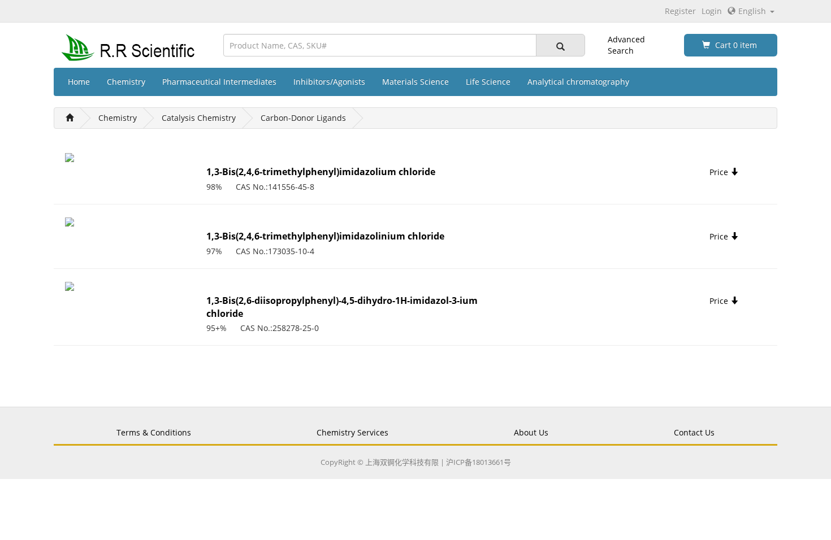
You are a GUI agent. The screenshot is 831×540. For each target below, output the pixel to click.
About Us (531, 432)
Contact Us (694, 432)
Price (719, 172)
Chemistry (126, 81)
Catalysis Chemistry (199, 117)
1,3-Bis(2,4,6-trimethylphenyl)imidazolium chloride (320, 172)
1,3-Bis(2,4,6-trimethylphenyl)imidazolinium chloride (325, 236)
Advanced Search (626, 45)
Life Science (488, 81)
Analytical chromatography (578, 81)
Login (712, 11)
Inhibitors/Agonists (329, 81)
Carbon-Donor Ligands (303, 117)
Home (79, 81)
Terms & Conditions (153, 432)
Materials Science (415, 81)
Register (680, 11)
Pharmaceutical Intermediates (219, 81)
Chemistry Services (352, 432)
